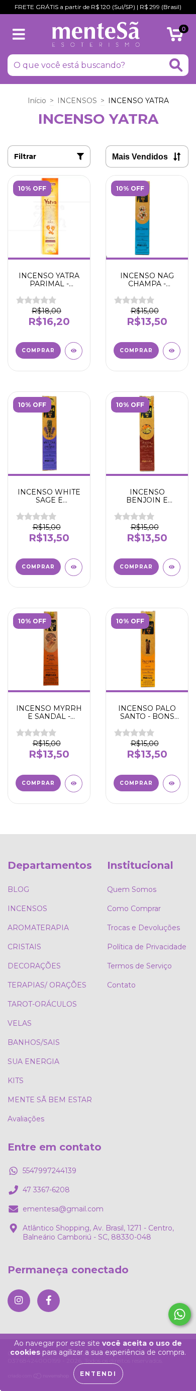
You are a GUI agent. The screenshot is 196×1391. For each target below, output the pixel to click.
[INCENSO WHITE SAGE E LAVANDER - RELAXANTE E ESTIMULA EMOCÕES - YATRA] (73, 567)
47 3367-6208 (46, 1189)
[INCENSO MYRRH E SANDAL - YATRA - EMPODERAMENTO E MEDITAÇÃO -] (73, 783)
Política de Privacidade (146, 946)
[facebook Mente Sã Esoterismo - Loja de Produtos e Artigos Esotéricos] (48, 1300)
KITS (16, 1080)
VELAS (20, 1023)
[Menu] (19, 34)
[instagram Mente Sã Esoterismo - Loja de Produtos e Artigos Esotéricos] (19, 1300)
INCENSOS (77, 100)
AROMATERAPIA (38, 927)
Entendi (98, 1373)
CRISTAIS (24, 946)
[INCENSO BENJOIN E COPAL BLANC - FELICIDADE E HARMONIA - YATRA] (171, 567)
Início (37, 100)
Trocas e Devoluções (143, 927)
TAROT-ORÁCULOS (42, 1004)
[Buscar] (175, 65)
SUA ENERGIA (33, 1061)
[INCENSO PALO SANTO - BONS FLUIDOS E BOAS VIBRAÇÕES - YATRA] (171, 783)
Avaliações (26, 1118)
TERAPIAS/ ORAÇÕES (47, 985)
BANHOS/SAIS (34, 1042)
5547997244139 (49, 1170)
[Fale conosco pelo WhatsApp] (179, 1314)
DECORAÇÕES (34, 965)
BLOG (18, 889)
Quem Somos (131, 889)
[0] (175, 36)
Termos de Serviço (139, 965)
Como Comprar (134, 908)
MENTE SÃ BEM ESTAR (50, 1099)
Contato (121, 985)
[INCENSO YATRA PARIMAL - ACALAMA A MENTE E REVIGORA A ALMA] (73, 351)
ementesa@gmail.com (63, 1208)
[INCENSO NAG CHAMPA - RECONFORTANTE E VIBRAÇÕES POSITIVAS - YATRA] (171, 351)
